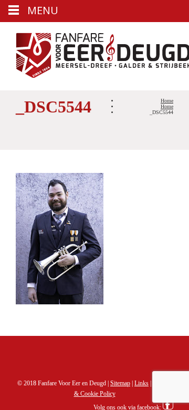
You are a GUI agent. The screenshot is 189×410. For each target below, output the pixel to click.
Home (167, 101)
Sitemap (120, 383)
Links (141, 383)
